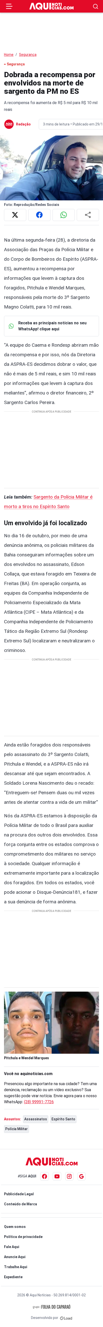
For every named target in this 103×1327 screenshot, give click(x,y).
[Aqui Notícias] (51, 6)
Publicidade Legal (19, 1194)
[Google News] (82, 1176)
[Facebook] (44, 1176)
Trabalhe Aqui (15, 1267)
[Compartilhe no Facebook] (39, 215)
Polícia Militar (16, 1129)
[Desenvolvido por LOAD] (66, 1318)
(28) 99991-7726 (39, 1101)
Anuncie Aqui (15, 1257)
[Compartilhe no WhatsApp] (63, 215)
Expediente (13, 1277)
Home (9, 55)
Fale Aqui (11, 1247)
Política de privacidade (23, 1237)
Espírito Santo (63, 1119)
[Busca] (95, 6)
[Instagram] (69, 1176)
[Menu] (9, 6)
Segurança (27, 55)
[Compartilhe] (88, 215)
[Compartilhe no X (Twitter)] (15, 215)
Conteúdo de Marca (20, 1204)
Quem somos (15, 1227)
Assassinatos (35, 1119)
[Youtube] (57, 1176)
